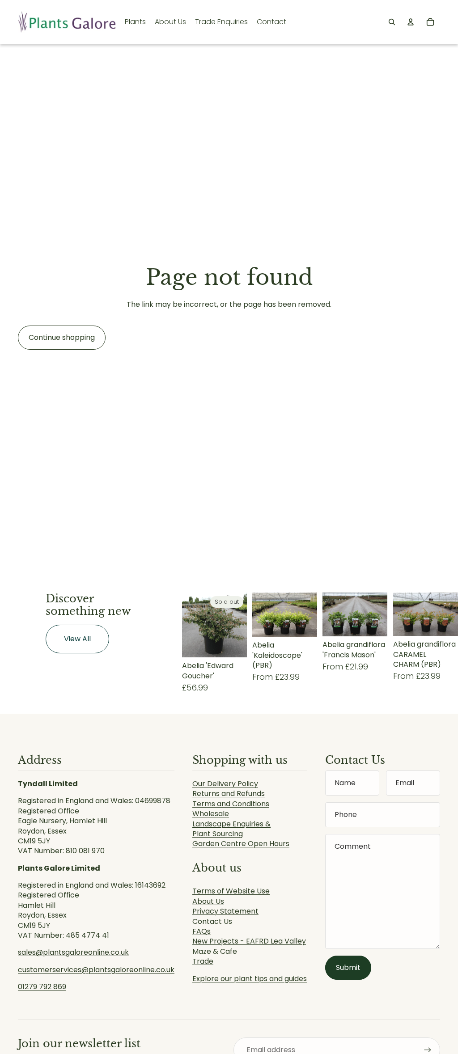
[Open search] (392, 22)
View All (77, 639)
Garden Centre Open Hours (240, 843)
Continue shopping (62, 337)
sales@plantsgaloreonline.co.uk (73, 952)
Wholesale (210, 813)
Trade (202, 961)
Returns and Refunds (228, 793)
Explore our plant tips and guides (249, 979)
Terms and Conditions (230, 804)
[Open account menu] (410, 22)
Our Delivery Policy (225, 784)
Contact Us (212, 921)
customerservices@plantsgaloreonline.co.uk (96, 970)
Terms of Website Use (231, 891)
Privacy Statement (225, 911)
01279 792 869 (42, 987)
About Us (208, 901)
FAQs (201, 931)
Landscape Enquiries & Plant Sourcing (231, 829)
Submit (348, 967)
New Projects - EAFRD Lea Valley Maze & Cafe (249, 946)
